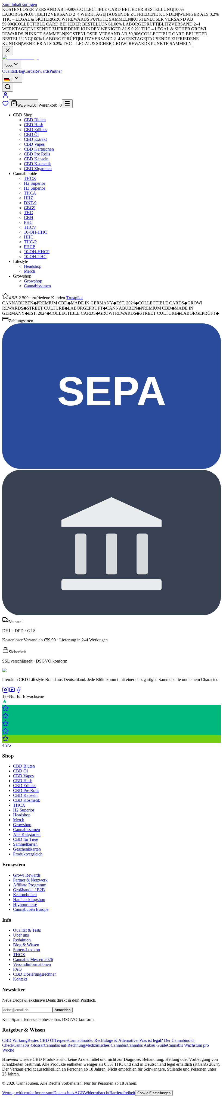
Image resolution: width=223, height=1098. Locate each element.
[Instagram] (5, 691)
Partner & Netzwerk (30, 880)
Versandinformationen (32, 964)
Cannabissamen (37, 286)
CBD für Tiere (25, 839)
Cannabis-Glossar (28, 1045)
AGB (79, 1092)
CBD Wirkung (14, 1040)
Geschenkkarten (27, 849)
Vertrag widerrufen (18, 1092)
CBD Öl (31, 134)
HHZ (28, 198)
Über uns (21, 935)
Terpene (61, 1040)
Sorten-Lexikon (26, 949)
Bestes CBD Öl (40, 1040)
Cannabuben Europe (30, 909)
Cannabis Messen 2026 (33, 959)
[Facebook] (18, 691)
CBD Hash (33, 124)
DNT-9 (30, 202)
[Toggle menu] (67, 103)
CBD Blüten (35, 119)
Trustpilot (74, 297)
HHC (28, 237)
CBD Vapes (34, 144)
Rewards (41, 71)
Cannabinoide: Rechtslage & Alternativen (104, 1040)
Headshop (32, 266)
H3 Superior (34, 188)
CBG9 (29, 207)
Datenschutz (64, 1092)
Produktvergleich (27, 854)
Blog (20, 71)
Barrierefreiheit (122, 1092)
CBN (28, 217)
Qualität (9, 71)
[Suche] (7, 87)
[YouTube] (12, 691)
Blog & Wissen (26, 945)
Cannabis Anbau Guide (147, 1045)
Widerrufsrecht (96, 1092)
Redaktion (22, 940)
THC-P (30, 242)
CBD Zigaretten (38, 168)
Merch (29, 271)
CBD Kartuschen (39, 149)
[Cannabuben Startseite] (20, 57)
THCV (30, 227)
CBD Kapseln (36, 159)
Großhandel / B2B (29, 889)
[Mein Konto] (5, 96)
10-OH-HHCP (36, 251)
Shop (8, 66)
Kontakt (20, 979)
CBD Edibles (35, 129)
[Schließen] (7, 50)
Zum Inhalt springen (19, 4)
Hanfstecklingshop (29, 899)
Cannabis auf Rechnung (64, 1045)
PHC (28, 222)
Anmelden (62, 1010)
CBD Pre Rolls (37, 154)
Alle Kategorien (27, 834)
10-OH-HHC (35, 232)
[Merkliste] (5, 105)
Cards (29, 71)
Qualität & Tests (27, 930)
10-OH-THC (35, 256)
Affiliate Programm (29, 885)
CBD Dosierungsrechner (34, 974)
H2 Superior (34, 183)
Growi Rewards (27, 875)
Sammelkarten (25, 844)
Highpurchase (25, 904)
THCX (30, 178)
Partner (55, 71)
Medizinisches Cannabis (106, 1045)
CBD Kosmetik (37, 163)
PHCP (29, 246)
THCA (30, 193)
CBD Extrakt (35, 139)
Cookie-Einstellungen (154, 1093)
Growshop (33, 281)
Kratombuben (25, 894)
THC (28, 212)
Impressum (44, 1092)
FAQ (17, 969)
